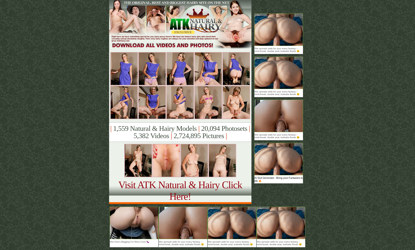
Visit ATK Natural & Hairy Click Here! (180, 190)
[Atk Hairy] (165, 47)
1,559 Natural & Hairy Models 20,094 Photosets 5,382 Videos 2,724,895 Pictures (180, 132)
